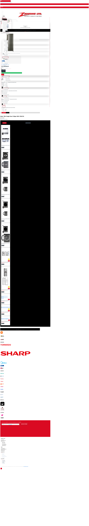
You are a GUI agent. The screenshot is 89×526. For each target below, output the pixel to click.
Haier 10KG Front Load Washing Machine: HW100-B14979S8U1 (8, 107)
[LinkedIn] (4, 432)
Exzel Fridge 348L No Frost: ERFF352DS (5, 300)
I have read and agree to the (7, 424)
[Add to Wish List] (2, 74)
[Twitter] (4, 428)
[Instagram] (4, 430)
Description (3, 112)
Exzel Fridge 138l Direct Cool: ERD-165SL (5, 289)
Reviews (8, 112)
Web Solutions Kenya (26, 466)
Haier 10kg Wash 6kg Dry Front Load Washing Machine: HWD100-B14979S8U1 (5, 243)
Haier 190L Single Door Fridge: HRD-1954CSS (25, 27)
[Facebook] (4, 426)
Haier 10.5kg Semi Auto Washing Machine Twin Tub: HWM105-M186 (5, 145)
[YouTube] (4, 434)
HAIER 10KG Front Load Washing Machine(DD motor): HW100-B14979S (5, 194)
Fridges (25, 26)
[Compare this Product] (3, 74)
